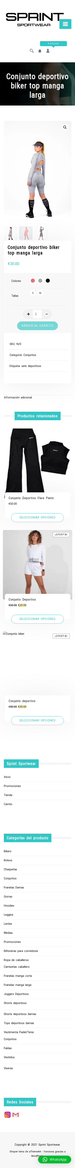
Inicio (7, 777)
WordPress (37, 1155)
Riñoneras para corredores (21, 951)
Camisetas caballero (17, 967)
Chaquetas (10, 869)
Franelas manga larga (17, 985)
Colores (16, 281)
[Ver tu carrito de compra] (40, 51)
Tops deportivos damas (19, 1023)
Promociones (12, 786)
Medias (8, 933)
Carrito (8, 804)
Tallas (14, 295)
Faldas (8, 1048)
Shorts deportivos (15, 1003)
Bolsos (8, 860)
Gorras (8, 896)
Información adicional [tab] (18, 397)
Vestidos (9, 1057)
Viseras (8, 1068)
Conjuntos (29, 355)
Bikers (7, 851)
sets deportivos (31, 366)
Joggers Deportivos (16, 994)
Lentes (8, 923)
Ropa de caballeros (16, 960)
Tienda (8, 795)
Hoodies (9, 905)
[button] (65, 127)
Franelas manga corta (18, 976)
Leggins (8, 914)
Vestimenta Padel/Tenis (19, 1032)
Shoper (14, 1151)
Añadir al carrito (37, 325)
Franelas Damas (14, 887)
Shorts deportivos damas (20, 1014)
